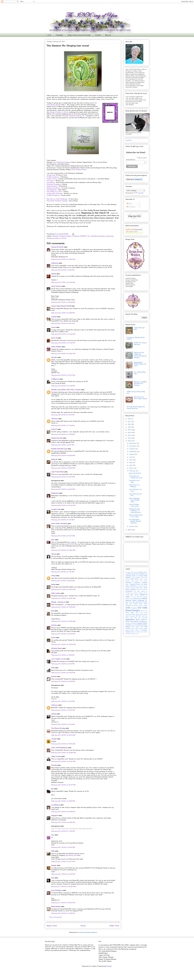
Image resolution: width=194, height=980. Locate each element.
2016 (129, 424)
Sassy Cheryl (129, 617)
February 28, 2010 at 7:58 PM (63, 913)
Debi (53, 667)
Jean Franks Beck (57, 472)
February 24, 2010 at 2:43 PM (63, 681)
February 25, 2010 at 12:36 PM (63, 752)
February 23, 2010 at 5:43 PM (63, 386)
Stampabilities (134, 621)
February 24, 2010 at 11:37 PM (63, 710)
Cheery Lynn (135, 575)
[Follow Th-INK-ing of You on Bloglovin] (134, 180)
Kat (52, 788)
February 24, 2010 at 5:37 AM (63, 536)
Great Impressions (131, 586)
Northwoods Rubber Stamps (139, 605)
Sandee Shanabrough (59, 448)
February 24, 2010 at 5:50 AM (63, 550)
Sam (53, 539)
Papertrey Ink (144, 610)
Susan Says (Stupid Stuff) (61, 306)
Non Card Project (131, 603)
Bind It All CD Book (135, 473)
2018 (129, 419)
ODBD (127, 608)
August (131, 454)
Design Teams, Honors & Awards (78, 35)
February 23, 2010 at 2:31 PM (62, 270)
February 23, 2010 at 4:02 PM (63, 334)
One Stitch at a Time (54, 191)
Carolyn (54, 357)
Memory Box (137, 598)
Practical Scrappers (54, 184)
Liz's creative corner (58, 659)
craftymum (55, 379)
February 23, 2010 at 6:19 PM (63, 415)
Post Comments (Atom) (88, 932)
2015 (129, 427)
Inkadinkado (129, 591)
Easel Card (138, 581)
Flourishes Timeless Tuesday (57, 201)
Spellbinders (130, 620)
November (133, 446)
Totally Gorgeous (53, 195)
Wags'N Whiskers (130, 630)
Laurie (53, 327)
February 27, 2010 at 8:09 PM (63, 902)
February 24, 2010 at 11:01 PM (63, 701)
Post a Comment (55, 917)
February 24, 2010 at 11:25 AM (63, 607)
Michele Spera (56, 648)
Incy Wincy (51, 182)
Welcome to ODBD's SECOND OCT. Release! (140, 383)
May (131, 462)
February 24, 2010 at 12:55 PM (63, 644)
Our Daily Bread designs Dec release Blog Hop (136, 407)
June (131, 460)
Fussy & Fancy (52, 179)
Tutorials (98, 35)
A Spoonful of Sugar (54, 193)
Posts (130, 203)
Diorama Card (129, 581)
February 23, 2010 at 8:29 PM (63, 455)
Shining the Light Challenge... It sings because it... (135, 510)
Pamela (53, 676)
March (131, 468)
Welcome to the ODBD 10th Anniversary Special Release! (140, 355)
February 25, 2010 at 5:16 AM (63, 724)
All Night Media (129, 572)
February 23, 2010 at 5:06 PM (63, 353)
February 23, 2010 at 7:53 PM (63, 434)
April (131, 465)
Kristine (54, 625)
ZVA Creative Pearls (79, 169)
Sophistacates (52, 186)
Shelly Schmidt (56, 438)
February (132, 471)
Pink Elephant (52, 190)
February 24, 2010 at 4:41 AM (62, 520)
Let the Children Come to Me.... (134, 505)
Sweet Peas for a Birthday (134, 485)
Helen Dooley (56, 756)
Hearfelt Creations (142, 586)
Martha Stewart (129, 598)
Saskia (53, 274)
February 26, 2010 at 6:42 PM (63, 874)
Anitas (135, 572)
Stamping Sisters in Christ (56, 238)
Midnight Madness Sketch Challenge (65, 236)
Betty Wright (55, 906)
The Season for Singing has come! (135, 476)
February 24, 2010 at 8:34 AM (63, 580)
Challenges (59, 35)
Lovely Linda (55, 509)
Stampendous (143, 621)
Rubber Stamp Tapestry (141, 614)
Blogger (109, 966)
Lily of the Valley (134, 596)
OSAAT (71, 544)
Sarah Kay (144, 616)
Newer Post (52, 926)
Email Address (135, 159)
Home (49, 35)
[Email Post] (72, 234)
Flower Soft (139, 584)
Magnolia (145, 596)
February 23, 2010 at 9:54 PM (63, 489)
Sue (52, 878)
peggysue (54, 815)
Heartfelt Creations (130, 587)
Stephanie (55, 493)
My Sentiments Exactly (140, 602)
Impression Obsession (141, 589)
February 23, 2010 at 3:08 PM (63, 302)
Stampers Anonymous (131, 623)
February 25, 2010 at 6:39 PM (63, 822)
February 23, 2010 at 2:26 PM (63, 259)
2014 (129, 430)
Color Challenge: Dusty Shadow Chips (134, 500)
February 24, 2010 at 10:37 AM (63, 598)
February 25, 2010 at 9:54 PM (63, 847)
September (133, 451)
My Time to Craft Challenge (57, 199)
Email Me (128, 140)
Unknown (54, 418)
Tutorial (127, 628)
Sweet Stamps (135, 626)
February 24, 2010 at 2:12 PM (63, 664)
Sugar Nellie (134, 625)
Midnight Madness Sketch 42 (73, 115)
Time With (144, 626)
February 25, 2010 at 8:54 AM (63, 735)
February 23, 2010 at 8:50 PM (63, 468)
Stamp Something (54, 188)
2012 (129, 435)
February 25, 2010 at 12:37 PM (63, 761)
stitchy (53, 714)
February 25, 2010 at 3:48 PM (63, 811)
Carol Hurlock (56, 286)
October (132, 449)
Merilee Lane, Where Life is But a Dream (66, 389)
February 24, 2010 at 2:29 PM (63, 672)
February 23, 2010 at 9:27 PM (63, 477)
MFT (141, 596)
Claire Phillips (56, 346)
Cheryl (53, 554)
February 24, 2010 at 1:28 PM (62, 655)
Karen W (54, 338)
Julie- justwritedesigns (59, 747)
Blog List (108, 35)
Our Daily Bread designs (62, 162)
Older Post (114, 926)
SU (137, 616)
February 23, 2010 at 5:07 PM (63, 375)
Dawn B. (54, 429)
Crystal (53, 316)
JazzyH (53, 739)
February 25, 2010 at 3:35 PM (63, 801)
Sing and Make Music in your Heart (136, 515)
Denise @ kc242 (57, 247)
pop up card (135, 633)
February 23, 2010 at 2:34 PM (63, 282)
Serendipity (144, 617)
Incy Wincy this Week (72, 855)
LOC (131, 594)
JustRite (141, 593)
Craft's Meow (134, 579)
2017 (129, 421)
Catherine (54, 263)
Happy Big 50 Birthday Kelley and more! (140, 364)
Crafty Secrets (143, 579)
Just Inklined (134, 593)
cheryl (53, 575)
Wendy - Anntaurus (58, 602)
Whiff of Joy (138, 630)
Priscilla (54, 765)
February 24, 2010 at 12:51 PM (63, 634)
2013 (129, 432)
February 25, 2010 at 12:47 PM (63, 785)
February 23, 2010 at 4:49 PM (63, 343)
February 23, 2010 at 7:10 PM (63, 425)
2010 (129, 441)
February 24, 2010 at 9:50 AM (63, 589)
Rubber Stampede (130, 616)
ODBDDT (83, 236)
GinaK (145, 584)
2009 (129, 530)
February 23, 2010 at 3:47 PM (63, 323)
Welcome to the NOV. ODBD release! (140, 397)
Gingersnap (51, 175)
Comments (131, 207)
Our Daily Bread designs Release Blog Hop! (135, 521)
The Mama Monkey (58, 728)
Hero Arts (139, 587)
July (130, 457)
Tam (52, 835)
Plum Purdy (139, 612)
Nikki (53, 851)
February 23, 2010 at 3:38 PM (63, 313)
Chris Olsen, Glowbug (59, 523)
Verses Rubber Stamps (137, 628)
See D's (137, 618)
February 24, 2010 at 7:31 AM (62, 572)
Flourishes (128, 582)
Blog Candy (131, 574)
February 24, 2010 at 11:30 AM (63, 621)
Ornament (134, 608)
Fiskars (145, 581)
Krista (53, 637)
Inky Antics (137, 591)
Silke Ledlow (55, 593)
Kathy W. (54, 459)
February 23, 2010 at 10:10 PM (63, 505)
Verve (145, 628)
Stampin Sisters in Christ (59, 112)
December (133, 443)
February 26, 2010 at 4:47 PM (63, 861)
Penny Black (129, 612)
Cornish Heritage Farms (137, 577)
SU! (140, 616)
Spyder (53, 865)
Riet (52, 611)
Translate (140, 193)
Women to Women (135, 631)
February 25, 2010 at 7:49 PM (63, 831)
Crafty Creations (53, 177)
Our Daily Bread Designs (136, 609)
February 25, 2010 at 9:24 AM (63, 744)
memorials (129, 633)
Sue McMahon (56, 890)
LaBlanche (136, 594)
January (132, 526)
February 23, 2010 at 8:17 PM (62, 445)
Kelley (53, 584)
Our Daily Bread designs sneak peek (100, 236)
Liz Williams (55, 805)
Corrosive (50, 180)
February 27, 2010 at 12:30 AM (63, 886)
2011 (129, 438)
